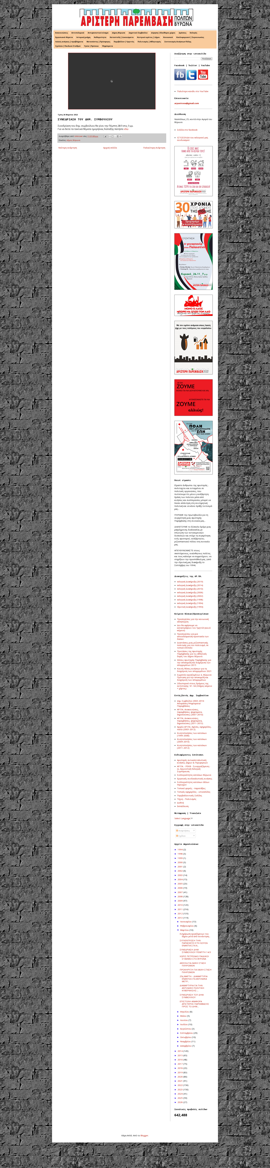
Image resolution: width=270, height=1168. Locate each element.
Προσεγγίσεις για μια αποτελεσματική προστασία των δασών (193, 636)
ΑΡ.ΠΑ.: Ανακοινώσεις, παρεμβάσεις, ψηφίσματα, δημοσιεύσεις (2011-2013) (190, 721)
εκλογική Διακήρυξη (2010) (190, 588)
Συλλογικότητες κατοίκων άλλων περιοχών (193, 783)
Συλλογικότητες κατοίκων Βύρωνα (194, 774)
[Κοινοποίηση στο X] (115, 136)
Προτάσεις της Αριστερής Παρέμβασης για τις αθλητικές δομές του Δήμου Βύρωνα (192, 654)
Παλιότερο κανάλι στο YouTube (192, 91)
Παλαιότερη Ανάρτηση (154, 147)
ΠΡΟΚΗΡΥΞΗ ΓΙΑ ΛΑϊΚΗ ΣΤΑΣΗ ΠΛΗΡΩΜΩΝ (196, 971)
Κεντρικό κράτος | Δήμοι (148, 37)
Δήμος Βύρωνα (118, 33)
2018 (180, 1068)
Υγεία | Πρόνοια (91, 46)
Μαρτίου (184, 930)
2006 (180, 887)
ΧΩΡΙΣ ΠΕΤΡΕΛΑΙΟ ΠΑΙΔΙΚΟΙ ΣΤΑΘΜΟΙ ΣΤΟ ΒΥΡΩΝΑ (194, 957)
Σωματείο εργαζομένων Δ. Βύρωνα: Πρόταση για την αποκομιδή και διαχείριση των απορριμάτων (194, 677)
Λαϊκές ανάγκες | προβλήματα (69, 41)
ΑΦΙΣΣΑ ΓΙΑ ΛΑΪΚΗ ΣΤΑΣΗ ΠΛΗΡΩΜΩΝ (193, 964)
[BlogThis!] (112, 136)
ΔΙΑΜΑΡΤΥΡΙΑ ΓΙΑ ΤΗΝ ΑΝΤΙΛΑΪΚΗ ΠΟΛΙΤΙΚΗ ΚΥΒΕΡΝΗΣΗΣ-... (192, 988)
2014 (180, 1051)
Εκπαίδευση (183, 806)
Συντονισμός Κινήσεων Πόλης (177, 41)
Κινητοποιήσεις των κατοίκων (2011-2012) (192, 746)
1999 (180, 858)
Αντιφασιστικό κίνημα (98, 33)
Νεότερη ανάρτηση (67, 147)
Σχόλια (181, 835)
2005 (180, 883)
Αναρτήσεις (184, 830)
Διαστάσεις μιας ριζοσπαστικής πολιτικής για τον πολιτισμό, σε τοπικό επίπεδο (192, 645)
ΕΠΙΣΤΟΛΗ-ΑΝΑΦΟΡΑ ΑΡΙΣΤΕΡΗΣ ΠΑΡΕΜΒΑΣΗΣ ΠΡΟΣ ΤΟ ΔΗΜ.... (194, 1004)
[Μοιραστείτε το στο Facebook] (117, 136)
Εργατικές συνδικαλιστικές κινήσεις (194, 778)
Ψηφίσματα (107, 46)
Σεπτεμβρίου (187, 1033)
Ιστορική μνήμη (83, 37)
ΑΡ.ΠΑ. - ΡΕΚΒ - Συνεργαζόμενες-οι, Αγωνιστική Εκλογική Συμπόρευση (193, 769)
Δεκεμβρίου (186, 1045)
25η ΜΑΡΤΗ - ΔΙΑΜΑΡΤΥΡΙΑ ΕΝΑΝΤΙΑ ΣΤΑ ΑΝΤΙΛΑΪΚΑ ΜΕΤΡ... (193, 979)
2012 (180, 913)
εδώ (126, 129)
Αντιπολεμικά (77, 33)
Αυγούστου (186, 1028)
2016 (180, 1059)
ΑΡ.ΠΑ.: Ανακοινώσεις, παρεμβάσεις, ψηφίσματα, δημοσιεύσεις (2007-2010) (190, 712)
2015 (180, 1055)
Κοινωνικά (168, 37)
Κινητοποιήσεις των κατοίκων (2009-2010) (192, 740)
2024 (180, 1093)
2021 (180, 1080)
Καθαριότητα (100, 37)
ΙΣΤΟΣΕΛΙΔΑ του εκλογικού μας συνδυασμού (192, 138)
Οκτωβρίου (186, 1037)
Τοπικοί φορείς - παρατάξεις (191, 788)
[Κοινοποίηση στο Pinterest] (120, 136)
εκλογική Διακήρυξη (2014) (190, 585)
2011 (180, 909)
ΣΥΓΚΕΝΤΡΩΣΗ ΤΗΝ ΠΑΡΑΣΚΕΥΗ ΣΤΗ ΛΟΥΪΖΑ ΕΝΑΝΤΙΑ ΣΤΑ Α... (194, 943)
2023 (180, 1089)
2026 (180, 1102)
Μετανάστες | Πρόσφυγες (98, 41)
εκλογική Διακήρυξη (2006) (190, 592)
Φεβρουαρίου (187, 925)
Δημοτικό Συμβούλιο (138, 33)
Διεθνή (180, 802)
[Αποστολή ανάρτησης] (105, 136)
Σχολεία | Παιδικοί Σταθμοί (68, 46)
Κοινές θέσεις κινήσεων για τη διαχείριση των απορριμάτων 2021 (194, 669)
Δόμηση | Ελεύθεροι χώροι (163, 33)
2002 (180, 870)
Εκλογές (193, 33)
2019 (180, 1072)
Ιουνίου (184, 1020)
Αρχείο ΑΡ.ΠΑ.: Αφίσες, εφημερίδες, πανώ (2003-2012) (194, 728)
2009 (180, 900)
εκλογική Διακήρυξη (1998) (190, 599)
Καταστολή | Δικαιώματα (122, 37)
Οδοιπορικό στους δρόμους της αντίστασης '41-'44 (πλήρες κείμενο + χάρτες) (194, 686)
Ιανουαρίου (186, 921)
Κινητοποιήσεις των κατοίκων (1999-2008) (192, 734)
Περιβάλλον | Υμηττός (124, 41)
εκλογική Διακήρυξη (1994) (190, 603)
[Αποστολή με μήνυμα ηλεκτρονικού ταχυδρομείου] (109, 136)
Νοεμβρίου (185, 1041)
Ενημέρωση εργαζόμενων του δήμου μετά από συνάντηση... (195, 935)
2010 (180, 904)
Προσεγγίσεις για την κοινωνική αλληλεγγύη (193, 620)
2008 (180, 896)
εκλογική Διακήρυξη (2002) (190, 596)
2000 (180, 862)
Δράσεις (182, 33)
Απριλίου (185, 1011)
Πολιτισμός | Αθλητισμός (149, 41)
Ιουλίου (184, 1024)
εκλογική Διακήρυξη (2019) (190, 581)
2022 (180, 1085)
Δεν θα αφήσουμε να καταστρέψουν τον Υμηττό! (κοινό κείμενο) (194, 628)
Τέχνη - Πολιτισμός (186, 799)
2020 (180, 1076)
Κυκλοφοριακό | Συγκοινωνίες (190, 37)
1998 (180, 853)
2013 (180, 917)
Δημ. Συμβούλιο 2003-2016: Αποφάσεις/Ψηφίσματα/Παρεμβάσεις (190, 703)
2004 (180, 879)
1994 (180, 849)
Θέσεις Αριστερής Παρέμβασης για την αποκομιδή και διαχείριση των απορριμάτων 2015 (194, 662)
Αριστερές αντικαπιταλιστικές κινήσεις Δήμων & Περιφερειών (192, 761)
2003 (180, 875)
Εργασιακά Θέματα (64, 37)
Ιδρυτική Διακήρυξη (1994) (190, 606)
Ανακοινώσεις (61, 33)
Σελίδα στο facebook (187, 129)
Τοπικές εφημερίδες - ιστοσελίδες (193, 791)
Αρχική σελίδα (110, 147)
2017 (180, 1063)
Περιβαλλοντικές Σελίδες (189, 795)
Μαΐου (183, 1015)
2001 (180, 866)
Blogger (144, 1135)
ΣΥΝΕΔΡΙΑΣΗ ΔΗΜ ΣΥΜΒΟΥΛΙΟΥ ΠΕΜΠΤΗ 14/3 (195, 951)
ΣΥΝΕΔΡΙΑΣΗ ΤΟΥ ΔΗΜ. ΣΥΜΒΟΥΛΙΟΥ (192, 996)
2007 (180, 892)
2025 (180, 1098)
